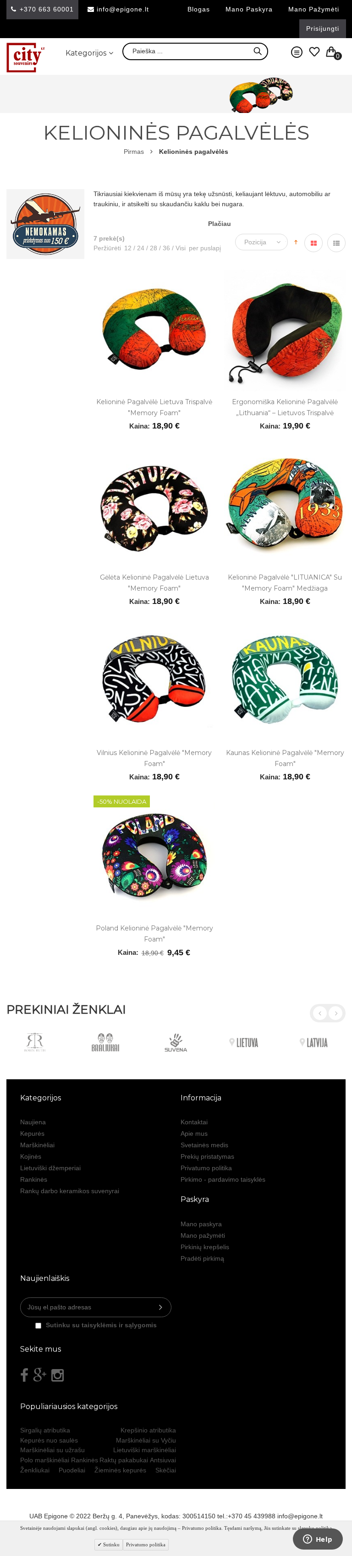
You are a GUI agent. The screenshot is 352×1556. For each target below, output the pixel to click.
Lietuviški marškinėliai (144, 1450)
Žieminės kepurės (120, 1470)
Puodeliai (72, 1470)
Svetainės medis (204, 1145)
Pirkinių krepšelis (205, 1247)
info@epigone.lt (123, 9)
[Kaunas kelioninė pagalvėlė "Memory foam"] (285, 625)
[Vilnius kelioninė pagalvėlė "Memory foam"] (154, 625)
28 (151, 248)
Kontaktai (194, 1122)
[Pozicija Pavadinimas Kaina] (263, 242)
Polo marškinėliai (44, 1460)
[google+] (40, 1375)
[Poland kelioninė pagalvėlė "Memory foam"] (154, 800)
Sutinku (111, 1544)
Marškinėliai (37, 1145)
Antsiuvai (163, 1460)
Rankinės (33, 1179)
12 (128, 248)
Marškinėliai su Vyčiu (146, 1440)
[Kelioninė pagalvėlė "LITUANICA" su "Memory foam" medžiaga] (285, 449)
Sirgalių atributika (45, 1430)
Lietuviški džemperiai (50, 1168)
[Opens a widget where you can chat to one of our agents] (317, 1539)
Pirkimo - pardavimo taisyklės (223, 1179)
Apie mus (194, 1133)
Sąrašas (336, 243)
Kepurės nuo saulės (49, 1440)
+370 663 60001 (47, 9)
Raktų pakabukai (123, 1460)
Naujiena (33, 1122)
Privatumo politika (206, 1168)
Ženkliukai (35, 1470)
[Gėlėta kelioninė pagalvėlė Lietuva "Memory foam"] (154, 449)
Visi (179, 248)
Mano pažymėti (313, 9)
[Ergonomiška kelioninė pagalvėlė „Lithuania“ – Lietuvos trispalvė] (285, 274)
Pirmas (134, 151)
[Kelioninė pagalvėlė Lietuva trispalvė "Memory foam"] (154, 274)
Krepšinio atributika (148, 1430)
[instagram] (57, 1375)
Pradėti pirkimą (202, 1258)
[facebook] (24, 1375)
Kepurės (32, 1133)
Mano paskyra (249, 9)
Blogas (198, 9)
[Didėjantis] (295, 241)
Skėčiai (165, 1470)
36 (164, 248)
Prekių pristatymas (207, 1156)
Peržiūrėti (107, 248)
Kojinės (30, 1156)
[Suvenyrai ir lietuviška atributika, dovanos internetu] (25, 58)
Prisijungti (322, 28)
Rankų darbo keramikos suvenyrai (69, 1191)
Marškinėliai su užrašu (52, 1450)
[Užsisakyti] (160, 1307)
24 (138, 248)
